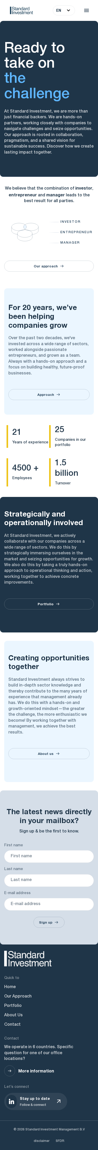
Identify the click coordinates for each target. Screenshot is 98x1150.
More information (36, 1070)
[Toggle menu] (86, 10)
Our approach (46, 266)
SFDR (60, 1141)
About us (46, 754)
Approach (45, 394)
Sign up (45, 922)
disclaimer (41, 1141)
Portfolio (46, 604)
